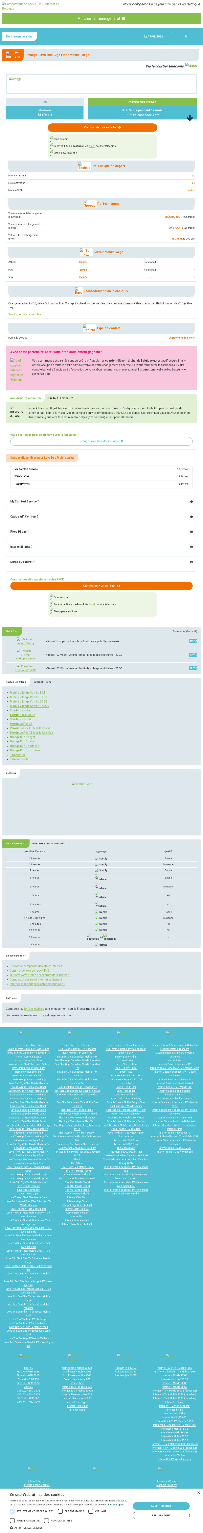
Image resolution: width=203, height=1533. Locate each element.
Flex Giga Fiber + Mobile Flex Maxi (77, 1121)
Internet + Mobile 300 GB (174, 1379)
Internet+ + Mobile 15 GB (174, 1428)
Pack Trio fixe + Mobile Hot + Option (126, 1121)
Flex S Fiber (77, 1163)
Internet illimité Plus (175, 1413)
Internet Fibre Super (77, 1406)
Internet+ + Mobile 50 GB (174, 1436)
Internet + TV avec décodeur (174, 1406)
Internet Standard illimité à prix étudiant (174, 1125)
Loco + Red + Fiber (126, 1087)
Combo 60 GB (28, 701)
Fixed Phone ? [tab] (19, 531)
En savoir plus (116, 1504)
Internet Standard (174, 1094)
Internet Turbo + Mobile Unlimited (175, 1151)
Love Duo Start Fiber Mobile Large (28, 1094)
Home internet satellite (28, 1056)
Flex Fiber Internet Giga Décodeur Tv (77, 1087)
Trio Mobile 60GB (126, 1148)
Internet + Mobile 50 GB (174, 1383)
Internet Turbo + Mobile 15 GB (175, 1148)
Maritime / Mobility (166, 1485)
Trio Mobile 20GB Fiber (126, 1140)
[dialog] (101, 1511)
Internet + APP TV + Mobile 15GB (174, 1368)
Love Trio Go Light (28, 1193)
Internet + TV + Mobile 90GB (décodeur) (174, 1398)
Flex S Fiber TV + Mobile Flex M (77, 1167)
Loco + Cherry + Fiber (126, 1064)
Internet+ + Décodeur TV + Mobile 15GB (174, 1425)
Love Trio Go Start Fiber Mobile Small (28, 1197)
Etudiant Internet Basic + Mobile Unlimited (175, 1045)
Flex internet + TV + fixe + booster (77, 1132)
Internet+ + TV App (175, 1455)
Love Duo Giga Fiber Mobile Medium (28, 1083)
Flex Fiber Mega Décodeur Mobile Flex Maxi (77, 1090)
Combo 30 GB (28, 697)
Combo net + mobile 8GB (77, 1379)
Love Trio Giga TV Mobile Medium (28, 1182)
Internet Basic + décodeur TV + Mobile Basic (174, 1068)
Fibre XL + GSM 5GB (28, 1379)
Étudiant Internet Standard (174, 1049)
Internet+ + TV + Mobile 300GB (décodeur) (175, 1444)
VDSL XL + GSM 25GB (28, 1390)
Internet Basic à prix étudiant (175, 1090)
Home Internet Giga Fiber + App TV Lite (28, 1049)
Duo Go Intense (24, 746)
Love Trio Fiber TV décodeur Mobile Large (28, 1125)
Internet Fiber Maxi (77, 1197)
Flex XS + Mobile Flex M (77, 1182)
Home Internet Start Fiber (28, 1060)
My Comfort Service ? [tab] (24, 501)
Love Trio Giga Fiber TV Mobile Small (28, 1178)
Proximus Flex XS (25, 670)
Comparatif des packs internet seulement (36, 979)
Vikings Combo (25, 658)
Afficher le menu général (99, 18)
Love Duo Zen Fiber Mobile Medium (28, 1117)
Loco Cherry (22, 714)
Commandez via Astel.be (100, 127)
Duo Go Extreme (25, 750)
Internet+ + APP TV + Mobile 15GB (174, 1421)
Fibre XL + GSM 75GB (28, 1383)
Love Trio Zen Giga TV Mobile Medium (28, 1338)
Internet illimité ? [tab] (21, 546)
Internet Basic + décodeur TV (175, 1064)
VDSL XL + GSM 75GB (28, 1402)
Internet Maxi (77, 1216)
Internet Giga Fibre (77, 1201)
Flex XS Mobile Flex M (30, 728)
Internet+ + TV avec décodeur (174, 1459)
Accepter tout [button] (161, 1506)
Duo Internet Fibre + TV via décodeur (126, 1049)
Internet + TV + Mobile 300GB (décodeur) (174, 1390)
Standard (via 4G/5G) (126, 1375)
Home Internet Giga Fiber (28, 1045)
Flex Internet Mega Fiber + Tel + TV (77, 1148)
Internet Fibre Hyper (77, 1402)
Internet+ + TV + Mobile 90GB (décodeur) (174, 1451)
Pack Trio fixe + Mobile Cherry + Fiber (126, 1110)
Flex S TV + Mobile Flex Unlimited (77, 1178)
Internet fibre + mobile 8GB (77, 1398)
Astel (92, 145)
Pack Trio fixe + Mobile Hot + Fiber (126, 1117)
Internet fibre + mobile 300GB (77, 1390)
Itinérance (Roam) (166, 1481)
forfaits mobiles (34, 1008)
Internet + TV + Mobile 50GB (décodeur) (174, 1394)
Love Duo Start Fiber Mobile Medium (28, 1102)
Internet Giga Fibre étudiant (77, 1205)
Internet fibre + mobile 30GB (77, 1387)
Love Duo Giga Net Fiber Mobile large (28, 1090)
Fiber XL (28, 1368)
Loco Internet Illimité (126, 1094)
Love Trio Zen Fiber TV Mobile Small (28, 1327)
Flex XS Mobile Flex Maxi (32, 732)
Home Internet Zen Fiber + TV (28, 1075)
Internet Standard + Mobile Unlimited (175, 1121)
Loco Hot (20, 719)
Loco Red (21, 710)
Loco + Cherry (25, 643)
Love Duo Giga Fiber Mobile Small (28, 1087)
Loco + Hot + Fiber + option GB (126, 1079)
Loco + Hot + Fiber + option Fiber (126, 1075)
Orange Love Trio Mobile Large (99, 441)
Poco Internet (126, 1136)
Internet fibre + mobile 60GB (77, 1394)
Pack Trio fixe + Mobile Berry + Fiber (126, 1102)
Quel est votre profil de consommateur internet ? (40, 975)
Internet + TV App (174, 1402)
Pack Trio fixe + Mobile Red (126, 1129)
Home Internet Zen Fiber (28, 1071)
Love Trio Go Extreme (28, 1186)
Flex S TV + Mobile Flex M (77, 1170)
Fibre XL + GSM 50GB (28, 1375)
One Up (20, 759)
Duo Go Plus (22, 741)
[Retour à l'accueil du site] (34, 6)
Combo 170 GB (29, 705)
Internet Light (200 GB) (77, 1209)
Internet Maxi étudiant (77, 1220)
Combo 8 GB (28, 692)
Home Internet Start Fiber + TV (28, 1068)
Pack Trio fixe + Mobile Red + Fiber (125, 1132)
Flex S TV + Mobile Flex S (77, 1174)
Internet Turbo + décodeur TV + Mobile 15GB (175, 1136)
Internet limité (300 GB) (174, 1417)
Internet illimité (175, 1409)
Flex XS (21, 723)
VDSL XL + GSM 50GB (28, 1394)
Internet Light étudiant (77, 1212)
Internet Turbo (174, 1129)
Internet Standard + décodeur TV (174, 1098)
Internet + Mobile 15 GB (174, 1375)
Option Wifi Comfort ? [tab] (24, 516)
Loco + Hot (126, 1071)
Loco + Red (126, 1083)
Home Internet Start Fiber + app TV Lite (28, 1064)
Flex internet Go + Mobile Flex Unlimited (77, 1144)
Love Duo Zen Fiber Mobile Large (28, 1110)
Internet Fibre (77, 1383)
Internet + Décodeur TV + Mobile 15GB (174, 1371)
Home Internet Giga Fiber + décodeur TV (28, 1052)
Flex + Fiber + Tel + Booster (77, 1045)
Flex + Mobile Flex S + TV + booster (77, 1049)
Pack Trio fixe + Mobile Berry (126, 1098)
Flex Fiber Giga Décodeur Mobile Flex (77, 1056)
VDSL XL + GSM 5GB (28, 1398)
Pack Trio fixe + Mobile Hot (126, 1113)
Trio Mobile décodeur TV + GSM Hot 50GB (125, 1155)
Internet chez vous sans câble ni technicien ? (37, 983)
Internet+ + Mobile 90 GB (174, 1440)
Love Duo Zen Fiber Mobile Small (28, 1121)
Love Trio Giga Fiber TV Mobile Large (28, 1174)
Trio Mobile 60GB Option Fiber (126, 1151)
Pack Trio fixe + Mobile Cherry (126, 1106)
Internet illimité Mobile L (37, 1485)
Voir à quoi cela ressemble (24, 314)
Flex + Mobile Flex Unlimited (77, 1052)
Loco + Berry (126, 1052)
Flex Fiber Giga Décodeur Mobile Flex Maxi (77, 1060)
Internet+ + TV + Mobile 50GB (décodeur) (174, 1447)
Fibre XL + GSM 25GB (28, 1371)
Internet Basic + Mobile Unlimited (175, 1083)
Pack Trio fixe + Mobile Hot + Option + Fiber (126, 1125)
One (18, 754)
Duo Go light (22, 737)
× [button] (198, 1492)
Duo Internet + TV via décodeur (126, 1045)
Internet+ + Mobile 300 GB (175, 1432)
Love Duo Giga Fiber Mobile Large (28, 1079)
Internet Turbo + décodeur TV (175, 1132)
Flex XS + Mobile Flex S (77, 1189)
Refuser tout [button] (161, 1515)
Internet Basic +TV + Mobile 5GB (174, 1087)
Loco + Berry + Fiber (126, 1056)
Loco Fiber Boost (126, 1090)
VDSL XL (28, 1387)
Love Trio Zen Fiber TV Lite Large (28, 1319)
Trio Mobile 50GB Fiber (126, 1144)
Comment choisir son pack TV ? (29, 970)
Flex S (77, 1159)
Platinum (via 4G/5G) (126, 1368)
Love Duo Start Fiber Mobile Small (28, 1106)
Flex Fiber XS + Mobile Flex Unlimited (77, 1113)
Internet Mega (77, 1409)
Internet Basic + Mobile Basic (175, 1079)
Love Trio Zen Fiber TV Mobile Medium (28, 1323)
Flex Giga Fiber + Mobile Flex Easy (77, 1117)
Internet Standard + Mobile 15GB (174, 1117)
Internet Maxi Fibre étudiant (77, 1224)
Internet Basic (174, 1060)
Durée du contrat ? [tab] (22, 561)
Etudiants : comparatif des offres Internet (36, 966)
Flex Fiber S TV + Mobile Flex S (77, 1110)
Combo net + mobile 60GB (77, 1375)
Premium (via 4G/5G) (126, 1371)
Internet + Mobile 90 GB (174, 1387)
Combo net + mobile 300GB (77, 1368)
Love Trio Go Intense (28, 1189)
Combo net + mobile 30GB (77, 1371)
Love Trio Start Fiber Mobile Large (28, 1209)
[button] (69, 1527)
